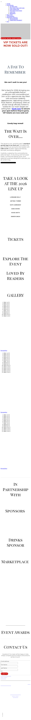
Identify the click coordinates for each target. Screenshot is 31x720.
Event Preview (10, 5)
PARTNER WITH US (12, 17)
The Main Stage (13, 6)
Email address (5, 661)
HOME (8, 3)
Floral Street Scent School (16, 10)
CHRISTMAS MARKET (16, 20)
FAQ (8, 21)
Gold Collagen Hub (14, 9)
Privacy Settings (4, 679)
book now (16, 109)
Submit (4, 674)
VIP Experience (10, 16)
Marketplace (12, 13)
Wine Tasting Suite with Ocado (17, 8)
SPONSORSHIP (14, 19)
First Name (4, 664)
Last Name (4, 668)
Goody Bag (12, 12)
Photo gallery (10, 14)
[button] (11, 38)
